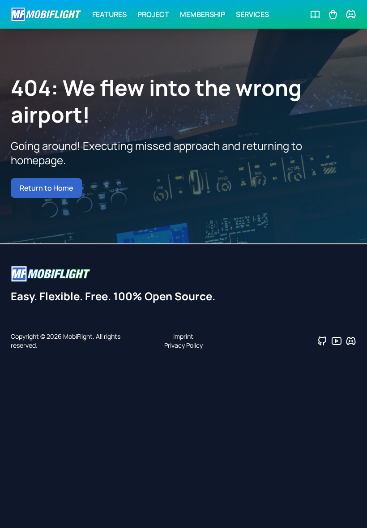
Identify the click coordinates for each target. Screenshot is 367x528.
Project (153, 14)
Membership (202, 14)
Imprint (183, 336)
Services (252, 14)
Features (109, 14)
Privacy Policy (183, 345)
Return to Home (46, 188)
